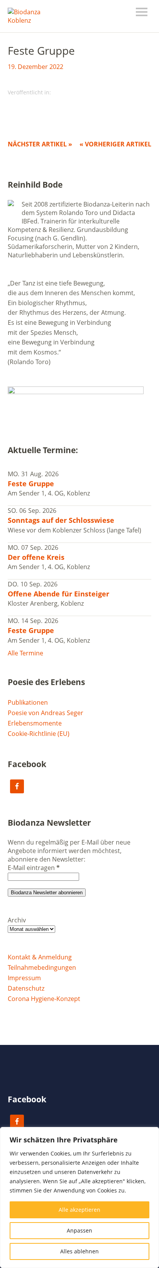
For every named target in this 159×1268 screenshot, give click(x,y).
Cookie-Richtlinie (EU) (38, 733)
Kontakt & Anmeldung (40, 957)
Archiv (17, 920)
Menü (141, 12)
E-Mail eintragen (34, 867)
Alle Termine (25, 653)
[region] (79, 1197)
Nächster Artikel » (40, 144)
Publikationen (28, 702)
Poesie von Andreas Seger (45, 713)
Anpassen (79, 1230)
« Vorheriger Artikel (115, 144)
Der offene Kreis (36, 557)
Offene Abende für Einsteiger (58, 593)
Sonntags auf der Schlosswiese (61, 520)
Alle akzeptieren (79, 1209)
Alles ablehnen (79, 1251)
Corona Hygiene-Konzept (44, 998)
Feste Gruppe (31, 483)
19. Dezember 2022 (35, 66)
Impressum (24, 978)
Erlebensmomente (35, 723)
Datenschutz (26, 988)
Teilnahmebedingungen (42, 967)
